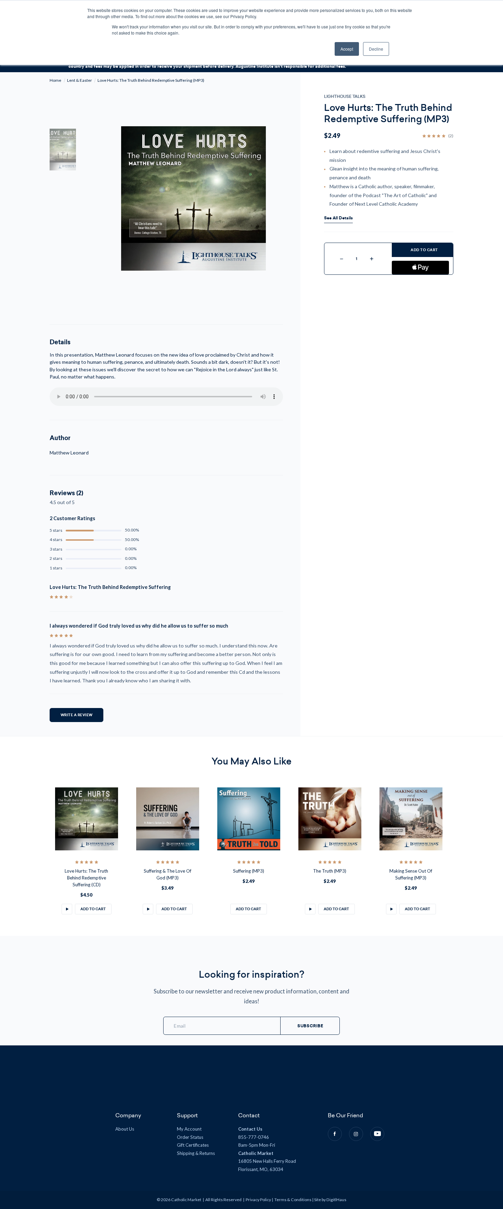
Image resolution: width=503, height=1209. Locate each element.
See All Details (338, 218)
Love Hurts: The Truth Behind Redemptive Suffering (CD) (86, 877)
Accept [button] (346, 49)
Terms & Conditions (292, 1199)
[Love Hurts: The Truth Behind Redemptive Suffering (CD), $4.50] (86, 818)
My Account (189, 1129)
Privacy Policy (258, 1199)
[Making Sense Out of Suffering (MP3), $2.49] (411, 818)
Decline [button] (376, 49)
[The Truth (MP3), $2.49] (329, 818)
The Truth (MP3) (329, 871)
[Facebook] (335, 1134)
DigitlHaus (336, 1199)
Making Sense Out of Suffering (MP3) (410, 874)
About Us (124, 1129)
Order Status (190, 1137)
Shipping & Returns (196, 1153)
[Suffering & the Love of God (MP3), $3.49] (167, 818)
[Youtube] (377, 1134)
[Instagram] (356, 1134)
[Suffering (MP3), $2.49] (248, 818)
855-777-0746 (253, 1137)
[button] (66, 908)
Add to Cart (424, 250)
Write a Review (77, 715)
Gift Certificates (193, 1145)
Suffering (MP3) (248, 871)
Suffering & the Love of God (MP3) (167, 874)
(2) (450, 136)
